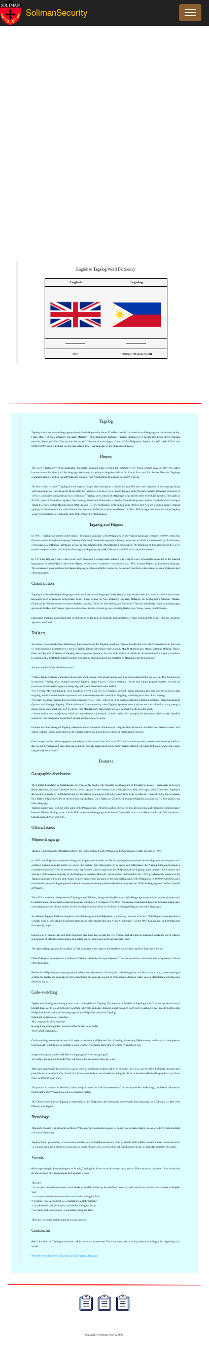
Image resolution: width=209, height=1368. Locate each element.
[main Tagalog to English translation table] (136, 334)
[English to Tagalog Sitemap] (86, 1304)
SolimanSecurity (48, 12)
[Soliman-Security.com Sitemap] (123, 1304)
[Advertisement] (104, 148)
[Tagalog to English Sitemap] (104, 1304)
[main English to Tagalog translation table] (75, 334)
